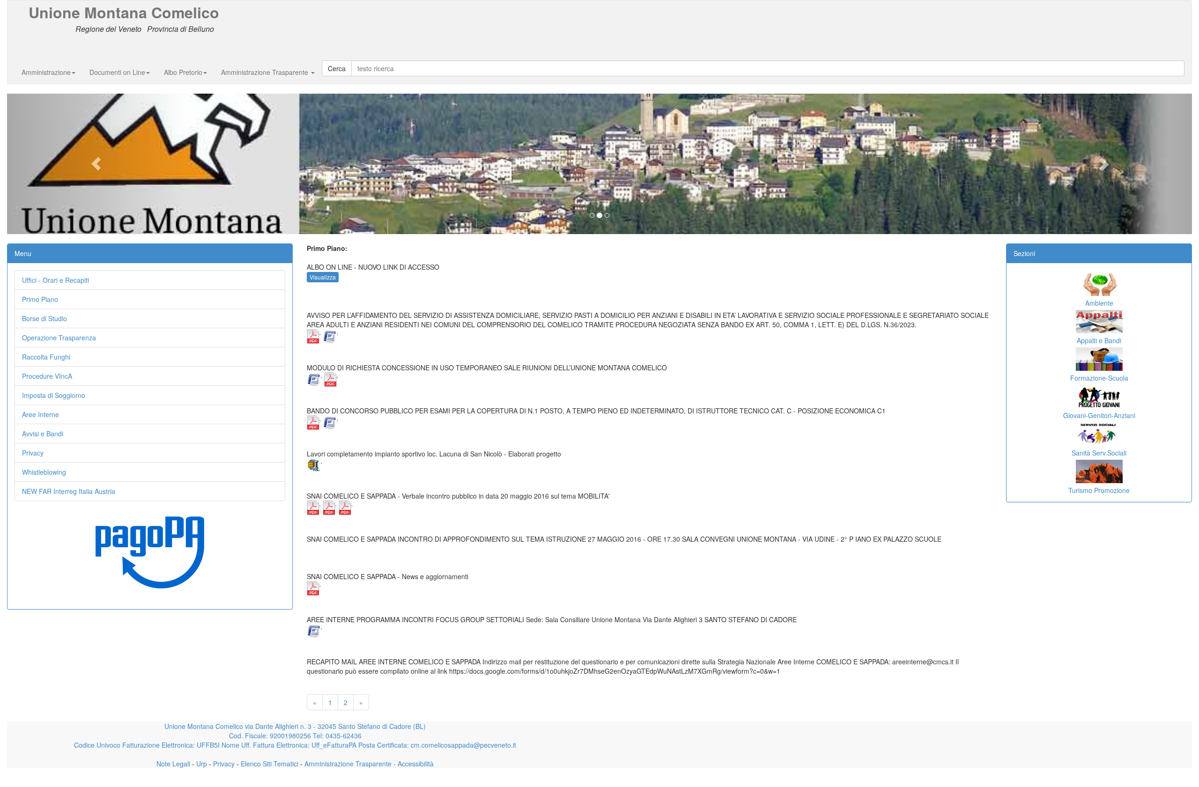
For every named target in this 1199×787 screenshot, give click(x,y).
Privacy (33, 452)
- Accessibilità (413, 763)
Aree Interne (40, 414)
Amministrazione (46, 72)
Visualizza (323, 277)
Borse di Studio (44, 318)
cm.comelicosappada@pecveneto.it (463, 745)
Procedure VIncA (47, 376)
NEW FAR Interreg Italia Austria (68, 491)
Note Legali (173, 763)
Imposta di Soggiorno (53, 395)
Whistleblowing (44, 472)
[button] (96, 164)
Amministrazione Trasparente (265, 72)
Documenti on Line (117, 72)
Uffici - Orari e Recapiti (55, 280)
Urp (200, 763)
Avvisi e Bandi (42, 433)
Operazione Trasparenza (59, 337)
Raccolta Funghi (46, 356)
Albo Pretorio (183, 72)
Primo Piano (40, 299)
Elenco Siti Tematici (268, 763)
